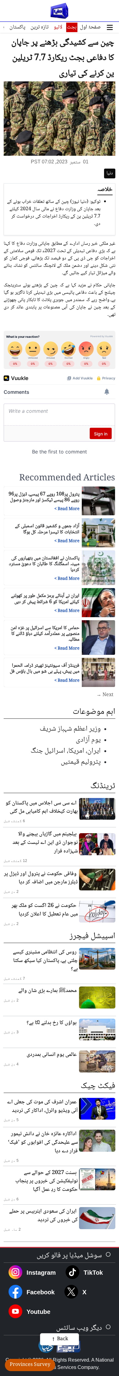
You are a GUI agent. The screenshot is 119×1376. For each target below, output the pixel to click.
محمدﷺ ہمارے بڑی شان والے (47, 990)
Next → (105, 695)
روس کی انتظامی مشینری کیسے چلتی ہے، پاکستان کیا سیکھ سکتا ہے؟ (45, 961)
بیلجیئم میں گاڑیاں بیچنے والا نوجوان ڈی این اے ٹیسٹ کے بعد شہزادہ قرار (45, 843)
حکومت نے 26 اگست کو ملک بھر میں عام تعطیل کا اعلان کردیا (45, 910)
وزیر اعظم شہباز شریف (70, 729)
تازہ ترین (40, 27)
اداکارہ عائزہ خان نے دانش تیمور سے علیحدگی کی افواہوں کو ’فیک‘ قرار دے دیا (43, 1142)
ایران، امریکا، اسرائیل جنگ (66, 751)
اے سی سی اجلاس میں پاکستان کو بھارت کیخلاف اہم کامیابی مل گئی (41, 807)
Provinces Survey (30, 1365)
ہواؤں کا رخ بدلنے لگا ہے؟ (52, 1022)
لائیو (58, 27)
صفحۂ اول (90, 27)
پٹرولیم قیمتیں (81, 762)
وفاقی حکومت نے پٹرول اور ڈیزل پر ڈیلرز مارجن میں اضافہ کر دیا (41, 878)
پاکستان (17, 27)
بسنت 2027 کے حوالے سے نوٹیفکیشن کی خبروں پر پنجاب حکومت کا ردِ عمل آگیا (46, 1181)
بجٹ (72, 27)
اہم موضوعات (94, 712)
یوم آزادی (88, 740)
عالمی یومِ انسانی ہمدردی (52, 1054)
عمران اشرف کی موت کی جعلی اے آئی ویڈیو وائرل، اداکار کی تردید (42, 1106)
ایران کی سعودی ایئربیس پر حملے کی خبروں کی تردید (43, 1216)
